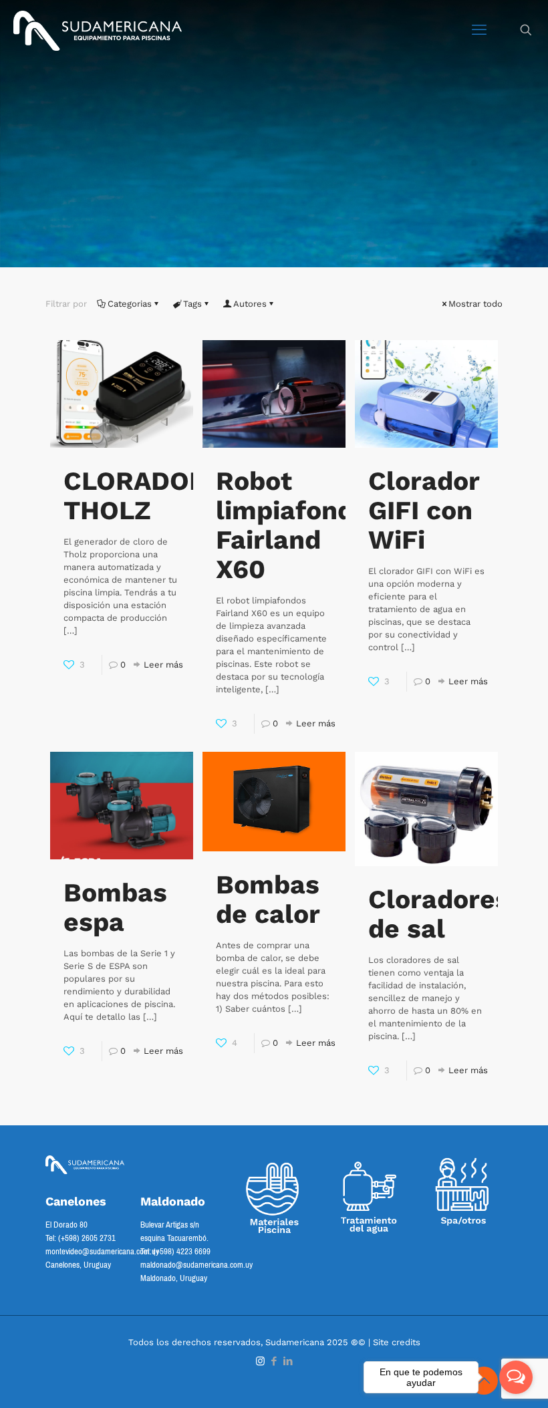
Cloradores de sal (438, 914)
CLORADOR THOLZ (135, 495)
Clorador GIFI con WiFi (423, 510)
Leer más (163, 665)
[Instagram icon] (260, 1361)
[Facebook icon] (274, 1361)
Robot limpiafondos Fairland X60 (299, 525)
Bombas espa (115, 907)
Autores (250, 304)
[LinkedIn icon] (288, 1361)
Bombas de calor (268, 899)
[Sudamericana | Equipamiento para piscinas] (97, 30)
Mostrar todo (475, 304)
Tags (192, 304)
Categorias (130, 304)
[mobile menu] (479, 30)
